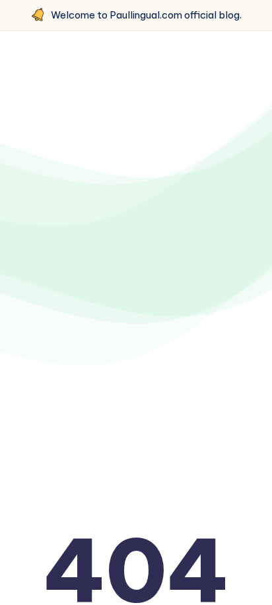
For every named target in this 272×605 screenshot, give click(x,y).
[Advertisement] (136, 200)
